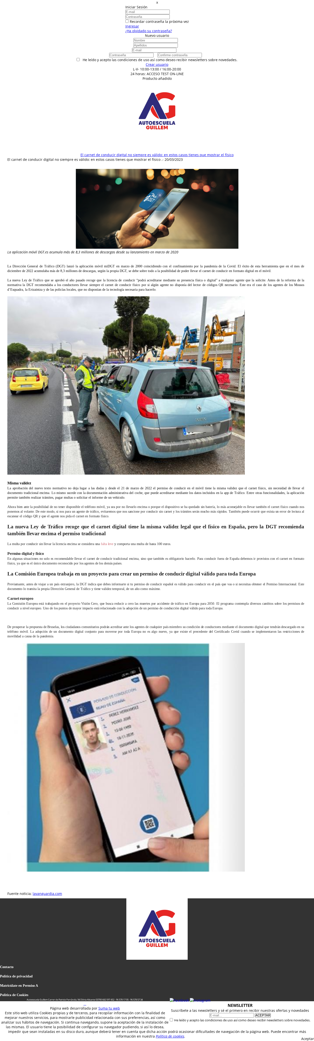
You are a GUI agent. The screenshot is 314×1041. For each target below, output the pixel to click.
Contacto (6, 967)
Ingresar (132, 26)
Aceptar (307, 1038)
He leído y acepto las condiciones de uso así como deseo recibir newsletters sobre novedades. (242, 1020)
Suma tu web (109, 1008)
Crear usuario (157, 64)
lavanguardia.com (47, 893)
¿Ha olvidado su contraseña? (148, 30)
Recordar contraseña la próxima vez (159, 21)
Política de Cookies (14, 995)
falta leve (107, 544)
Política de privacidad (16, 976)
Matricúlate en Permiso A (19, 985)
